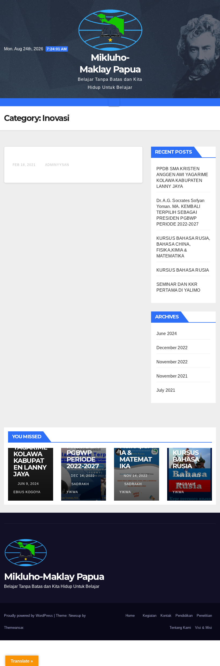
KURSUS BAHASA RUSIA (182, 270)
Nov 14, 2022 (136, 476)
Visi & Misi (203, 628)
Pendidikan (184, 616)
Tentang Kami (180, 628)
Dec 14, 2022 (83, 476)
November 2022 (172, 362)
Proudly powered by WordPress (29, 616)
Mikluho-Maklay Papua (54, 576)
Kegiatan (149, 616)
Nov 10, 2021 (189, 476)
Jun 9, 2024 (28, 484)
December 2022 (172, 347)
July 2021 (165, 390)
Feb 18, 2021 (24, 165)
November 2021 (172, 376)
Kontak (165, 616)
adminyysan (56, 165)
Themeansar (13, 628)
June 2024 (166, 333)
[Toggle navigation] (114, 102)
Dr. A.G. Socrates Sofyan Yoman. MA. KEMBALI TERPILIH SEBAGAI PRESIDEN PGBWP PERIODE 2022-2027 (180, 212)
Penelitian (204, 616)
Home (130, 616)
